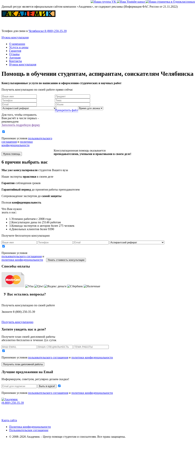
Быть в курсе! (47, 386)
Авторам (15, 57)
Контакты (15, 61)
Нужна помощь (11, 153)
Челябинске (37, 31)
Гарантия (15, 50)
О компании (17, 43)
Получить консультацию (17, 322)
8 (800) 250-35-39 (56, 31)
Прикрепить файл (66, 110)
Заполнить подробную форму (21, 125)
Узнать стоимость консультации (66, 260)
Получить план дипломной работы (23, 364)
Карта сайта (9, 420)
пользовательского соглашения (22, 256)
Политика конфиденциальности (30, 426)
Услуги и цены (18, 47)
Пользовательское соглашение (28, 430)
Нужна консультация (15, 37)
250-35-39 (13, 402)
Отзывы (14, 54)
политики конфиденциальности (17, 143)
